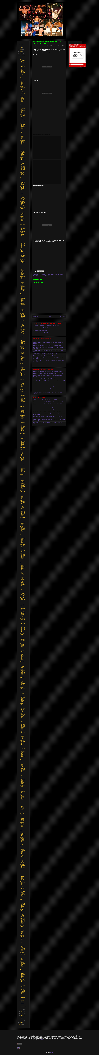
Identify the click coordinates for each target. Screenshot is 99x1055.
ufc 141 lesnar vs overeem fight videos (42, 275)
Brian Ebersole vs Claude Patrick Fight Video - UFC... (22, 494)
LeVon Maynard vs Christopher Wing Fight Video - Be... (22, 903)
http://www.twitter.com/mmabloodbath (40, 330)
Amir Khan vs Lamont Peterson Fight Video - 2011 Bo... (22, 451)
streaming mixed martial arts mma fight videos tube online (50, 274)
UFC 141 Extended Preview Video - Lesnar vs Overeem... (22, 383)
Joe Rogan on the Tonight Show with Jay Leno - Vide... (22, 333)
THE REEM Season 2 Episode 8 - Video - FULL (22, 227)
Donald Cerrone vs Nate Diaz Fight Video (50, 272)
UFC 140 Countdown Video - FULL (22, 607)
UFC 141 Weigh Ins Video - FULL (22, 174)
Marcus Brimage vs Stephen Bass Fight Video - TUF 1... (22, 744)
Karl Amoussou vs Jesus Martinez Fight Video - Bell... (22, 894)
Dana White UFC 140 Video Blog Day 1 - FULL (22, 621)
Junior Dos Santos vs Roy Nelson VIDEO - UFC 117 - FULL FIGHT (46, 353)
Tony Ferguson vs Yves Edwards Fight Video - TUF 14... (22, 726)
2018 (20, 46)
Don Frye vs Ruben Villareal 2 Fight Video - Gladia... (22, 392)
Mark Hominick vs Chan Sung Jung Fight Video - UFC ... (22, 504)
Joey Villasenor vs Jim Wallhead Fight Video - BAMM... (22, 576)
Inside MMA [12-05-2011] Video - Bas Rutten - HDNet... (22, 656)
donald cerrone (39, 272)
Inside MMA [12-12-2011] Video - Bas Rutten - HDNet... (22, 419)
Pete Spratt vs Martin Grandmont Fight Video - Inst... (22, 664)
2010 (20, 1022)
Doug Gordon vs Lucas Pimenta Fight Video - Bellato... (22, 913)
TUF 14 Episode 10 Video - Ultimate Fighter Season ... (22, 991)
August (22, 1006)
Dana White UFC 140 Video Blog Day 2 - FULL (22, 593)
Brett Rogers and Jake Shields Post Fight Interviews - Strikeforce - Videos (47, 345)
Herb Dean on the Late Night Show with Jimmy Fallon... (22, 807)
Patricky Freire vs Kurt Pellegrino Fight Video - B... (22, 868)
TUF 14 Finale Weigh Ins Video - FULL (22, 833)
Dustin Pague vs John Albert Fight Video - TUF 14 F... (22, 753)
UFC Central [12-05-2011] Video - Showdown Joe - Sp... (22, 647)
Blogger (51, 1052)
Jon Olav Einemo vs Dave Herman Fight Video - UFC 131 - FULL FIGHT (47, 411)
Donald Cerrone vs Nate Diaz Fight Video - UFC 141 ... (22, 90)
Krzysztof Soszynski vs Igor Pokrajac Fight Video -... (22, 513)
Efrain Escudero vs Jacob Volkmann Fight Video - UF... (22, 152)
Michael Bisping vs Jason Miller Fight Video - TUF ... (22, 698)
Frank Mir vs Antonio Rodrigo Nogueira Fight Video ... (22, 478)
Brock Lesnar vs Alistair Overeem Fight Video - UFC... (22, 81)
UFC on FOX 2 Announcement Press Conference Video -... (22, 637)
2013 (20, 51)
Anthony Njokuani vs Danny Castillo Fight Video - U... (22, 135)
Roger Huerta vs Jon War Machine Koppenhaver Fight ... (22, 841)
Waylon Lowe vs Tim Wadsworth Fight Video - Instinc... (22, 672)
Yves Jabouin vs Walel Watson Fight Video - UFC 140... (22, 538)
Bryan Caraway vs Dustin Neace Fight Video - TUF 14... (22, 780)
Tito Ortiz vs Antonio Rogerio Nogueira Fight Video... (22, 486)
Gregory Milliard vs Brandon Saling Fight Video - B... (22, 929)
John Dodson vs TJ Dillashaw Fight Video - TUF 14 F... (22, 717)
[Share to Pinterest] (43, 271)
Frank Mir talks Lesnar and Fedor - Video (41, 383)
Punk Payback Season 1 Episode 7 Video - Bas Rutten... (22, 181)
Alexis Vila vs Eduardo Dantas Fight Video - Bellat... (22, 876)
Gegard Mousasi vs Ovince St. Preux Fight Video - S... (22, 307)
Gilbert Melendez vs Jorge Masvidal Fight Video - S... (22, 297)
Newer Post (35, 316)
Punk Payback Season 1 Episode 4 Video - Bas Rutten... (22, 628)
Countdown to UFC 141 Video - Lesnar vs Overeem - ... (22, 235)
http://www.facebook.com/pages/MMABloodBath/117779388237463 (46, 325)
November (23, 997)
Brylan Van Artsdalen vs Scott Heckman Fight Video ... (22, 921)
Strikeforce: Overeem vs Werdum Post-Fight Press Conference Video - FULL (48, 340)
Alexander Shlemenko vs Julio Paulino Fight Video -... (22, 280)
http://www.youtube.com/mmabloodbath (40, 332)
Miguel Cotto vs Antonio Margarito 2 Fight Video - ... (22, 690)
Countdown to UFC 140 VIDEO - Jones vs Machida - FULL (22, 789)
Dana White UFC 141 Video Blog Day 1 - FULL (22, 203)
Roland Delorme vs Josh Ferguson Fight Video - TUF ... (22, 763)
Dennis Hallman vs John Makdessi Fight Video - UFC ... (22, 530)
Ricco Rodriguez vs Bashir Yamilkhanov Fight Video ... (22, 288)
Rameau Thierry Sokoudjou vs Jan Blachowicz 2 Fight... (22, 956)
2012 (20, 53)
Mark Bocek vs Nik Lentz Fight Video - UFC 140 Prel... (22, 548)
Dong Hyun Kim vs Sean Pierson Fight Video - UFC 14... (22, 144)
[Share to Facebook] (41, 271)
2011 (20, 55)
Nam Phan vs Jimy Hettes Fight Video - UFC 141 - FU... (22, 118)
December (23, 56)
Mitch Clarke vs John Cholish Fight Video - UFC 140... (22, 566)
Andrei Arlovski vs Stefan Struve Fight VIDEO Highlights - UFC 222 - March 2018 (49, 386)
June (22, 1009)
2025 (20, 44)
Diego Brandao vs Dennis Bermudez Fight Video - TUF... (22, 707)
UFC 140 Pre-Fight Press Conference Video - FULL (22, 614)
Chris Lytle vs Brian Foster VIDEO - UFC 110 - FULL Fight (44, 355)
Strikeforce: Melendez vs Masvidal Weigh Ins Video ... (22, 341)
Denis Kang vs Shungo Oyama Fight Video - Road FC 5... (22, 427)
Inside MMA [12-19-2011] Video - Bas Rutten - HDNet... (22, 271)
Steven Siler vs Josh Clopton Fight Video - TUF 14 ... (22, 772)
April (22, 1013)
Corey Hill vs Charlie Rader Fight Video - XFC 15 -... (22, 798)
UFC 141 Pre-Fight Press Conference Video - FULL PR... (22, 190)
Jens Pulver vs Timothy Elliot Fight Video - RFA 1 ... (22, 358)
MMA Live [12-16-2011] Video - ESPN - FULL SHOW (22, 350)
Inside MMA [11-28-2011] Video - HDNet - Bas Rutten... (22, 826)
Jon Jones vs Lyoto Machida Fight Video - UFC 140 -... (22, 469)
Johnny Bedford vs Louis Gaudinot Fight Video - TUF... (22, 735)
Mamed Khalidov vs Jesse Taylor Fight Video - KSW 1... (22, 939)
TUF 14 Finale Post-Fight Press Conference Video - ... (22, 681)
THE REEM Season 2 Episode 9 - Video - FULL (22, 168)
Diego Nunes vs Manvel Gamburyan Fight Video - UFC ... (22, 161)
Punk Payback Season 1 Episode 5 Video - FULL (22, 375)
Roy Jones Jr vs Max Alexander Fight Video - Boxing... (22, 443)
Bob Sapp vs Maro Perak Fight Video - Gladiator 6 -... (22, 367)
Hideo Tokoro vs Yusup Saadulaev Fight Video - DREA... (22, 63)
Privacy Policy (41, 1039)
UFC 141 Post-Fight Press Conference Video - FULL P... (22, 72)
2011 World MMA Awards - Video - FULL (22, 436)
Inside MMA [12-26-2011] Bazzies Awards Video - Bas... (22, 211)
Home (49, 316)
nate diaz (37, 274)
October (22, 1000)
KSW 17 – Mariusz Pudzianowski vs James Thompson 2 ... (22, 983)
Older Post (62, 316)
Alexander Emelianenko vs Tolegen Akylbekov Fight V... (22, 263)
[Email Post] (36, 271)
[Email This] (38, 271)
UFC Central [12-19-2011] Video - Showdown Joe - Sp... (22, 253)
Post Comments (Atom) (51, 319)
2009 (20, 1024)
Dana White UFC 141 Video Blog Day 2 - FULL (22, 197)
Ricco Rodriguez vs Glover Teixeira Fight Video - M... (22, 849)
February (23, 1017)
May (22, 1011)
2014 (20, 49)
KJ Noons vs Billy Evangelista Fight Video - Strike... (22, 316)
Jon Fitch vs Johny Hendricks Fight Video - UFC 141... (22, 99)
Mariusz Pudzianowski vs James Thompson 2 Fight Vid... (22, 947)
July (22, 1007)
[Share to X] (40, 271)
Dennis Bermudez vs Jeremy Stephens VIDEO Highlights (44, 378)
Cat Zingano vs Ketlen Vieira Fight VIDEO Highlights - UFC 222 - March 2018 (48, 388)
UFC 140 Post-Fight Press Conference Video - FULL (22, 461)
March (22, 1015)
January (22, 1020)
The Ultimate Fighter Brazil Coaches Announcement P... (22, 401)
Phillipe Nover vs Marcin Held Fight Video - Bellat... (22, 885)
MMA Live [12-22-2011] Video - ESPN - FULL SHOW (22, 220)
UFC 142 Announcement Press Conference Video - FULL (22, 410)
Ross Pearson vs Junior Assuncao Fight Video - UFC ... (22, 126)
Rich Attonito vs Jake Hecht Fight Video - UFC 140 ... (22, 557)
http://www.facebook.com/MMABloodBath (41, 327)
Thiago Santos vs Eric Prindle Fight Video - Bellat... (22, 859)
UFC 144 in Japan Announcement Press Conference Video (22, 817)
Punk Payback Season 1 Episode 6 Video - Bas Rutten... (22, 244)
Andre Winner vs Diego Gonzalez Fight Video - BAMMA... (22, 585)
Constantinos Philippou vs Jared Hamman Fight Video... (22, 521)
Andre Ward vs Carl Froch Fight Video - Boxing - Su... (22, 324)
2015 (20, 47)
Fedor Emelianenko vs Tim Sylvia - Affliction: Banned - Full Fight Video (47, 390)
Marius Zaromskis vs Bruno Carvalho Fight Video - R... (22, 973)
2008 (20, 1026)
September (23, 1003)
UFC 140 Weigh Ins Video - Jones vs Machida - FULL (22, 601)
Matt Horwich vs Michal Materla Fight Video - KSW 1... (22, 964)
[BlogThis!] (39, 271)
